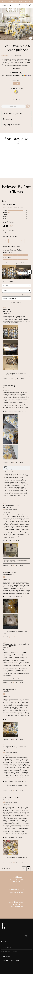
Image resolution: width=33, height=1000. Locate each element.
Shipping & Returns (11, 125)
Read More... (16, 68)
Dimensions (8, 119)
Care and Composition (13, 114)
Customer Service (9, 951)
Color (16, 88)
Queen (16, 83)
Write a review (18, 55)
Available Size (16, 80)
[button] (16, 75)
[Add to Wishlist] (28, 106)
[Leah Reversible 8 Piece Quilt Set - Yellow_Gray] (3, 171)
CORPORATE (6, 956)
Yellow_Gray (16, 91)
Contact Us (6, 947)
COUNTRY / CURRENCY (10, 961)
